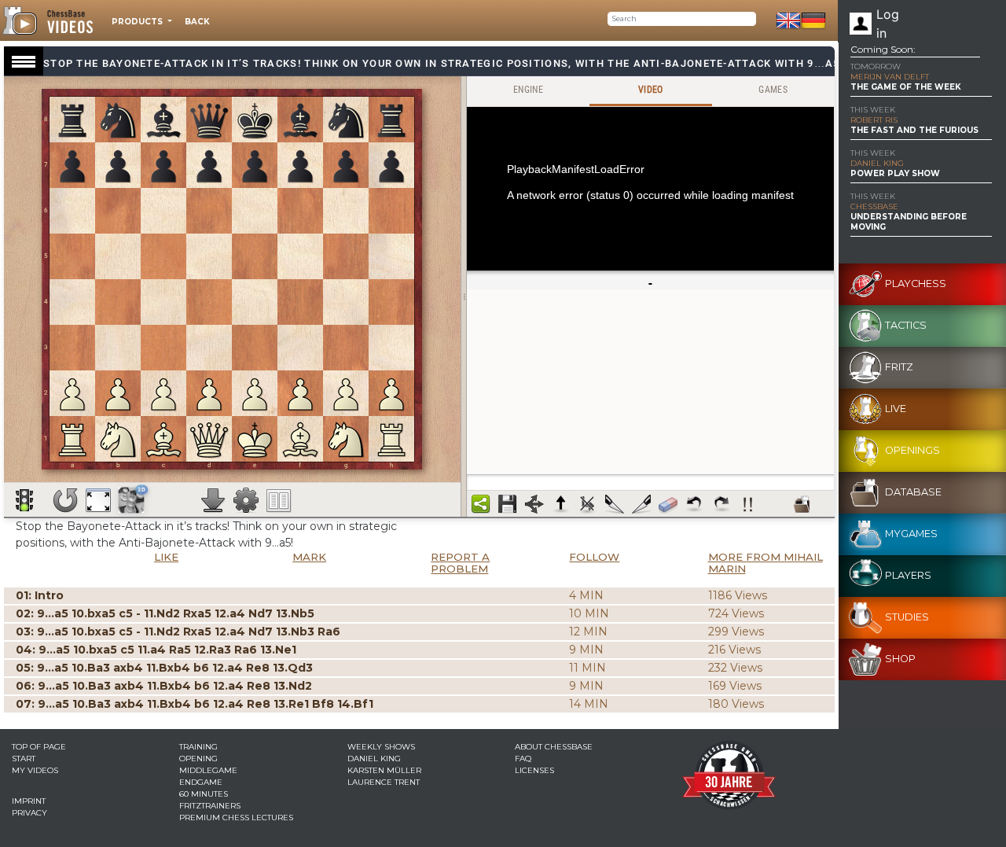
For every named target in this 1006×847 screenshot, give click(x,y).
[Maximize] (98, 500)
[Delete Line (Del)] (587, 504)
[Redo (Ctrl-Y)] (721, 504)
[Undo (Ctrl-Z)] (694, 504)
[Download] (213, 500)
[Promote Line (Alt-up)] (561, 504)
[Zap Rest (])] (641, 504)
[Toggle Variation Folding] (534, 504)
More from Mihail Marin (765, 563)
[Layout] (279, 500)
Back (197, 22)
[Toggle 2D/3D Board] (132, 500)
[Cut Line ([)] (614, 504)
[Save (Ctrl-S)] (507, 504)
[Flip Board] (65, 500)
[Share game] (481, 504)
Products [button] (138, 22)
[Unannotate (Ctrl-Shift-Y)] (668, 504)
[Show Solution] (24, 500)
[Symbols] (748, 504)
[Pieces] (246, 500)
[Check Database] (801, 504)
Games (773, 89)
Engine (528, 89)
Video (650, 89)
